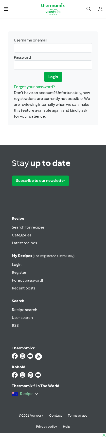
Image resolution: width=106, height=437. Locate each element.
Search (18, 301)
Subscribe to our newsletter (40, 180)
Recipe (18, 218)
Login (53, 76)
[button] (6, 9)
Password (22, 57)
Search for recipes (28, 227)
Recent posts (23, 288)
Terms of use (77, 415)
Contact (55, 415)
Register (19, 272)
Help (66, 426)
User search (22, 317)
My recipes (43, 255)
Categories (21, 235)
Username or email (30, 40)
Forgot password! (27, 280)
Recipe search (24, 309)
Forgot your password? (34, 86)
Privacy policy (46, 426)
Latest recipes (24, 243)
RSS (15, 325)
